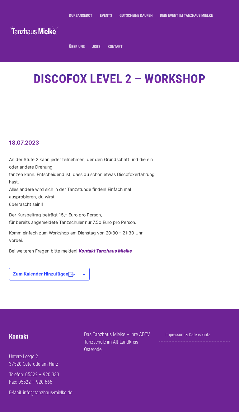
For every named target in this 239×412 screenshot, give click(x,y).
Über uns (77, 46)
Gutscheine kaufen (136, 15)
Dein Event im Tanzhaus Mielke (186, 15)
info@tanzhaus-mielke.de (47, 393)
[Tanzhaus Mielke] (34, 31)
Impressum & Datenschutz (188, 334)
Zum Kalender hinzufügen (40, 274)
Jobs (96, 46)
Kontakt (115, 46)
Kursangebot (80, 15)
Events (106, 15)
